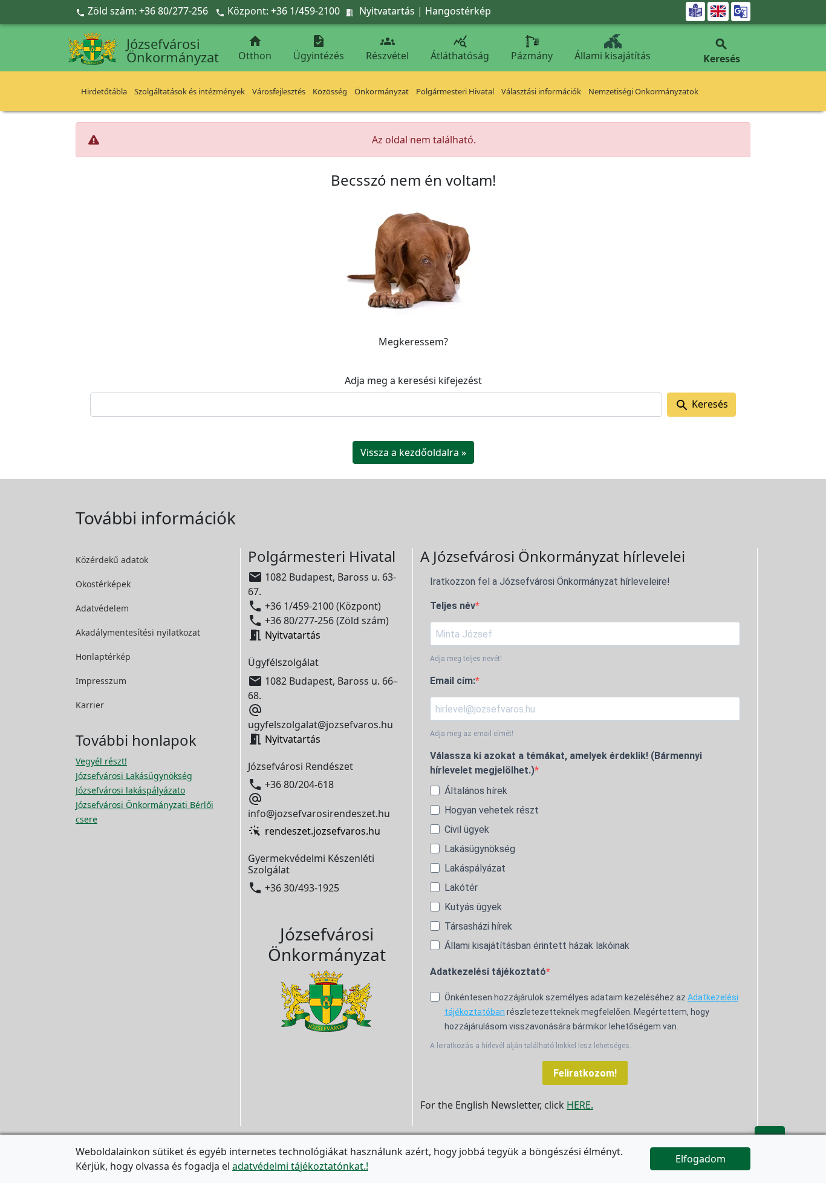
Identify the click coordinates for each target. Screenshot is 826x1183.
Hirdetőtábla (104, 91)
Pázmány (532, 55)
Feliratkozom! (585, 1073)
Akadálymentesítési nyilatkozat (138, 632)
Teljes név (452, 605)
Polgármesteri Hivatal (455, 91)
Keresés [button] (721, 51)
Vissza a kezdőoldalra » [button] (413, 452)
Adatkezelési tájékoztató (488, 971)
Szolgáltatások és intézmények (189, 91)
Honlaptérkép (103, 656)
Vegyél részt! (101, 761)
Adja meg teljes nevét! (466, 658)
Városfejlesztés (278, 91)
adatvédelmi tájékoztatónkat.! (300, 1166)
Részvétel (387, 48)
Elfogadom (700, 1158)
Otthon (255, 48)
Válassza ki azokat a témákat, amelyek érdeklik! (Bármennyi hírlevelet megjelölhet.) (566, 763)
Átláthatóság (460, 48)
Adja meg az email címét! (471, 733)
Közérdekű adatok (112, 559)
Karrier (90, 705)
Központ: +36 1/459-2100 (283, 11)
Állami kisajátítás (612, 55)
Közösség (330, 91)
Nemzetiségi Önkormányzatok (643, 91)
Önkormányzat (381, 91)
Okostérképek (103, 584)
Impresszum (101, 680)
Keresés (701, 404)
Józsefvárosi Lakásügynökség (134, 775)
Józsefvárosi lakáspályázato (130, 790)
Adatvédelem (102, 608)
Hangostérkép (458, 11)
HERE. (580, 1105)
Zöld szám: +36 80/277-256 (143, 11)
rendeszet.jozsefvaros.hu (322, 831)
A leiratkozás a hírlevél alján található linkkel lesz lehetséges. (530, 1045)
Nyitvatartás (387, 11)
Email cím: (452, 680)
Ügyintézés (318, 48)
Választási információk (541, 91)
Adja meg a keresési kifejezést (413, 380)
